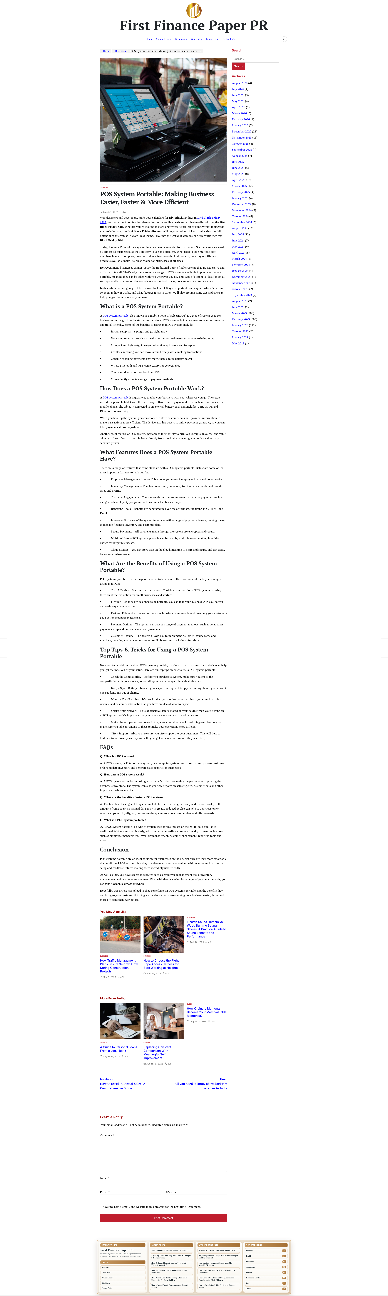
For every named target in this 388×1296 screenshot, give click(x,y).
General (195, 38)
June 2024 (238, 240)
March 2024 (239, 258)
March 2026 (239, 113)
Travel (248, 1289)
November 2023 (242, 282)
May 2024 (238, 246)
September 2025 (242, 149)
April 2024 (238, 252)
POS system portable (116, 315)
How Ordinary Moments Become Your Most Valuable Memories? (206, 1012)
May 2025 (238, 173)
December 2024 (241, 204)
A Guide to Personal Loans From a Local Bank (118, 1049)
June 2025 (238, 167)
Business (180, 38)
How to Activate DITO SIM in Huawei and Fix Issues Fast (169, 1271)
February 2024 (241, 264)
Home (149, 38)
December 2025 (241, 131)
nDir (124, 212)
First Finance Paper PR (194, 25)
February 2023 (241, 319)
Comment (107, 1135)
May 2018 (238, 343)
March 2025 (239, 186)
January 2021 (240, 337)
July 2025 (238, 161)
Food (248, 1283)
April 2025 (238, 180)
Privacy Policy (107, 1278)
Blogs (189, 1004)
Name (105, 1178)
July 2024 (238, 234)
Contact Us (162, 38)
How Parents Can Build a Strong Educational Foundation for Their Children (169, 1279)
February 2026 (241, 119)
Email (105, 1192)
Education (250, 1261)
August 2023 (240, 301)
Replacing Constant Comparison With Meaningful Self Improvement (157, 1052)
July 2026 (238, 89)
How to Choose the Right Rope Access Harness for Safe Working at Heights (161, 964)
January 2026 (240, 125)
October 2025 (240, 143)
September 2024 (242, 222)
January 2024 (240, 270)
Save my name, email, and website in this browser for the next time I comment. (152, 1206)
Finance (103, 1042)
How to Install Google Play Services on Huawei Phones (169, 1286)
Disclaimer (106, 1283)
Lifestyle (211, 38)
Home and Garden (253, 1278)
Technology (228, 38)
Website (171, 1192)
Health (248, 1256)
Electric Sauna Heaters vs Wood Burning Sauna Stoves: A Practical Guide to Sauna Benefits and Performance (206, 929)
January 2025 (240, 198)
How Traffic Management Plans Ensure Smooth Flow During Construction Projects (119, 966)
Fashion (249, 1272)
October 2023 (240, 289)
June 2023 (238, 307)
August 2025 (240, 155)
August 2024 (240, 228)
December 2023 (241, 276)
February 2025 (241, 192)
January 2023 (240, 325)
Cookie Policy (107, 1288)
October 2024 (240, 216)
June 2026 (238, 95)
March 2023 (239, 313)
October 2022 (240, 331)
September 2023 (242, 295)
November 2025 (242, 137)
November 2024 (242, 210)
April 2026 (238, 107)
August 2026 (240, 83)
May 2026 (238, 101)
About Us (105, 1267)
